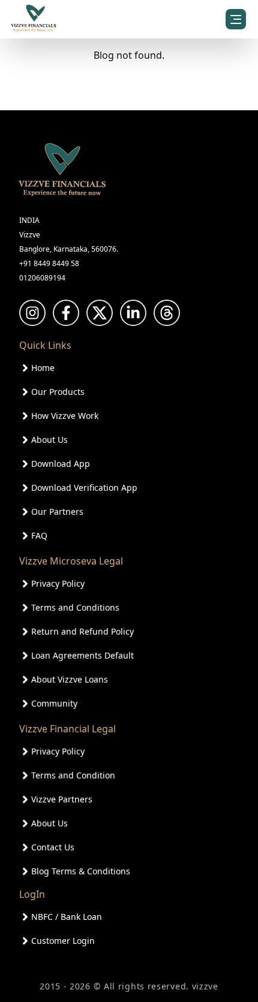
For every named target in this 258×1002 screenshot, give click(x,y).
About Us (49, 439)
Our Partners (57, 511)
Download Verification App (84, 487)
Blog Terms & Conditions (80, 871)
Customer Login (63, 940)
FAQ (39, 535)
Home (43, 367)
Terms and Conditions (75, 607)
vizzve (205, 986)
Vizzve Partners (61, 799)
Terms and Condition (73, 775)
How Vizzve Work (64, 415)
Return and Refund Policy (82, 631)
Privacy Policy (58, 583)
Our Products (58, 391)
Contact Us (52, 847)
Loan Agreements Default (82, 655)
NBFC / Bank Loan (66, 916)
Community (54, 703)
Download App (60, 463)
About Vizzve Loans (69, 679)
